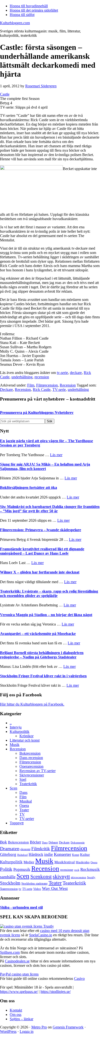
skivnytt (61, 876)
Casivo (79, 978)
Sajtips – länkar (21, 1019)
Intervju (16, 727)
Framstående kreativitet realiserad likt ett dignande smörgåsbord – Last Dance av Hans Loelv (42, 551)
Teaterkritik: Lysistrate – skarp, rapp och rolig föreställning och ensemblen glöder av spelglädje (49, 593)
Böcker (35, 842)
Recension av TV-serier (37, 771)
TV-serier (26, 819)
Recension (68, 385)
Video (37, 889)
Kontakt (16, 1010)
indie (48, 854)
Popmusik (21, 869)
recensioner (66, 869)
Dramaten (9, 848)
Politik (6, 869)
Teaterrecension (9, 889)
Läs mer (56, 455)
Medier (29, 862)
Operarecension (31, 766)
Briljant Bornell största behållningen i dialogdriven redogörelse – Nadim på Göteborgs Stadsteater (41, 655)
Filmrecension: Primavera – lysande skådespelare (40, 530)
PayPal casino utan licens (19, 974)
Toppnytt (17, 823)
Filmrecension (47, 385)
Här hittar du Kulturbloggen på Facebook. (32, 704)
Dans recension (31, 758)
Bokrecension (30, 753)
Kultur (85, 854)
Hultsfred (22, 855)
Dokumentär (78, 842)
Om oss (15, 1014)
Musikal (25, 801)
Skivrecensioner (31, 775)
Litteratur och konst (25, 740)
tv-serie (62, 373)
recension (41, 377)
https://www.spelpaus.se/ (19, 992)
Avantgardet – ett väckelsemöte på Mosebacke (38, 634)
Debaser (53, 842)
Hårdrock (36, 854)
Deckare (6, 389)
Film (30, 385)
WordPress (8, 1031)
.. (11, 723)
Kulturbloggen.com (15, 23)
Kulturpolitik (19, 731)
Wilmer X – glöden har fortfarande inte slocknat (39, 572)
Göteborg (8, 854)
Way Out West (55, 888)
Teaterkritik (28, 784)
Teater (24, 810)
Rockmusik (90, 869)
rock (76, 869)
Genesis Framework (68, 1027)
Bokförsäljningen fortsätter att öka (28, 487)
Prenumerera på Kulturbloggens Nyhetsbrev (37, 412)
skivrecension (78, 877)
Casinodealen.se (17, 961)
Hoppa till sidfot (22, 15)
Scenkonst (41, 876)
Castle (4, 94)
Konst (75, 854)
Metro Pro (39, 1027)
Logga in (26, 1031)
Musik (14, 745)
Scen (13, 788)
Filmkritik (40, 848)
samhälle (8, 876)
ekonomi (25, 849)
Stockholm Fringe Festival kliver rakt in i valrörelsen (43, 676)
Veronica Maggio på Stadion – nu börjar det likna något (46, 615)
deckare (76, 373)
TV (22, 814)
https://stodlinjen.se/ (56, 992)
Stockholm (10, 883)
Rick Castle (41, 389)
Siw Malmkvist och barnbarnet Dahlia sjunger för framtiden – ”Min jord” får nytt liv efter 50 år (50, 509)
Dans (23, 792)
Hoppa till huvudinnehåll (29, 6)
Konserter (62, 854)
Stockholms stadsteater (34, 883)
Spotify (91, 877)
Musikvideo (83, 862)
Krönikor (26, 736)
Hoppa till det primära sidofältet (34, 10)
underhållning (22, 377)
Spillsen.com (10, 952)
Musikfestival (64, 862)
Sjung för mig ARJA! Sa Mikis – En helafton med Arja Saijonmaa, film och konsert (45, 466)
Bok (3, 842)
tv (20, 889)
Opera (24, 806)
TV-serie (59, 389)
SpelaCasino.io (40, 935)
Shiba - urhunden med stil (21, 907)
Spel (22, 779)
